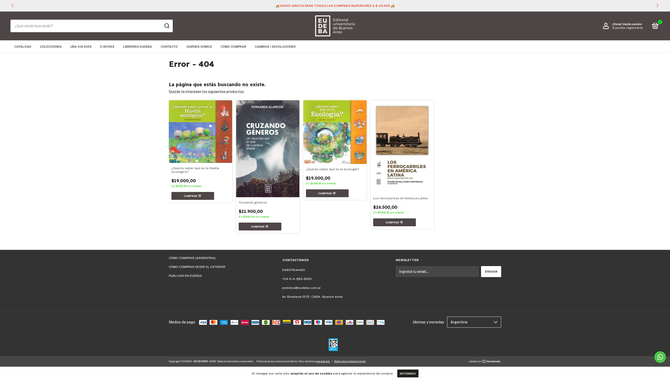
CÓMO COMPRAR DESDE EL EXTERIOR (197, 267)
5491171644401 (293, 270)
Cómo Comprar (233, 46)
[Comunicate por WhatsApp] (660, 357)
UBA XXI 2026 (81, 46)
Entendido (408, 373)
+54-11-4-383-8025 (297, 279)
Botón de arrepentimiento (350, 361)
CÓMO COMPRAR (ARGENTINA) (192, 258)
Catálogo (22, 46)
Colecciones (51, 46)
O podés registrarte (627, 28)
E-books (107, 46)
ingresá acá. (323, 361)
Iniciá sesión (632, 24)
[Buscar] (166, 26)
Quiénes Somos (199, 46)
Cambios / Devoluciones (275, 46)
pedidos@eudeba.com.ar (301, 288)
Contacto (169, 46)
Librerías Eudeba (137, 46)
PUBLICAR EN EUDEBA (185, 276)
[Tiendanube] (484, 362)
